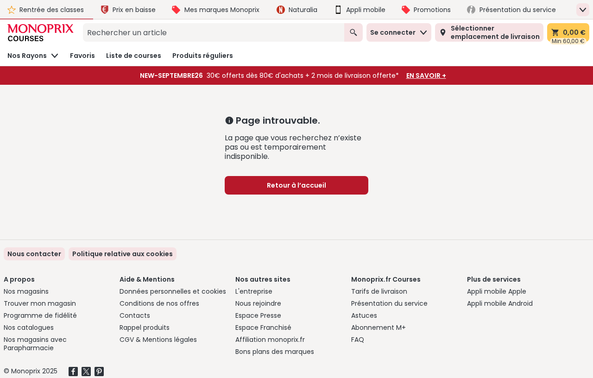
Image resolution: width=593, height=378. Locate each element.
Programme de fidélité (40, 315)
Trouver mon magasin (40, 303)
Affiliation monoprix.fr (270, 339)
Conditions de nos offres (159, 303)
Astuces (364, 315)
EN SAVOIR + (426, 75)
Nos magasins (26, 291)
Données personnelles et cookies (173, 291)
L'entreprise (253, 291)
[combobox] (213, 32)
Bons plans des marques (274, 351)
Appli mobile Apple (496, 291)
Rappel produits (145, 327)
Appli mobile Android (500, 303)
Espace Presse (258, 315)
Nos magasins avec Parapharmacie (35, 344)
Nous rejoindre (258, 303)
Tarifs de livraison (379, 291)
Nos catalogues (29, 327)
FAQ (357, 339)
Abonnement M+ (378, 327)
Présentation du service (389, 303)
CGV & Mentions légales (158, 339)
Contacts (135, 315)
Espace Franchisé (263, 327)
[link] (123, 253)
